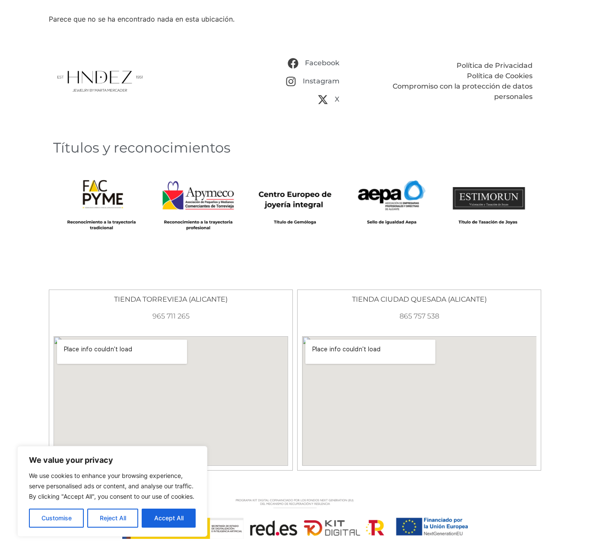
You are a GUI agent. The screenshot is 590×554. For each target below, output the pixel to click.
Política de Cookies (500, 76)
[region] (112, 491)
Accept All (169, 518)
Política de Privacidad (495, 65)
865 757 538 (419, 316)
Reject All (113, 518)
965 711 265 (171, 316)
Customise (56, 518)
